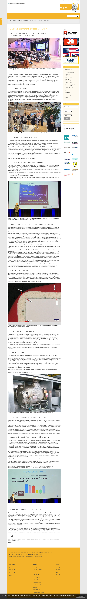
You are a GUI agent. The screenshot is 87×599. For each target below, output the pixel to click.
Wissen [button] (17, 16)
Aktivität (47, 531)
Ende (65, 113)
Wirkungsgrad (28, 277)
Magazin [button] (23, 16)
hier (34, 545)
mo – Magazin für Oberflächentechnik (17, 554)
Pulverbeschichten (25, 20)
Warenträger (11, 251)
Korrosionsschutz (37, 76)
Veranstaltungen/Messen (40, 16)
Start (10, 16)
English (77, 1)
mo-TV (48, 16)
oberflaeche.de (12, 550)
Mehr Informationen (23, 597)
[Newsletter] (3, 17)
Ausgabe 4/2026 (65, 9)
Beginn (65, 108)
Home (10, 20)
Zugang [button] (58, 16)
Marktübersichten (30, 16)
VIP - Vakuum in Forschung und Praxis (17, 556)
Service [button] (52, 16)
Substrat (47, 96)
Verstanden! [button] (80, 596)
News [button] (13, 16)
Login (64, 1)
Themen (18, 20)
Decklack (21, 80)
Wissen (14, 20)
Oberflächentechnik (44, 338)
